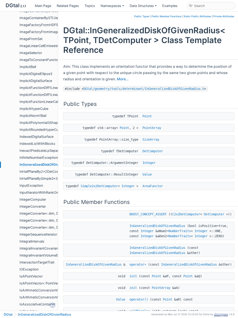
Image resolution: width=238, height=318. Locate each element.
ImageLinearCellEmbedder (40, 46)
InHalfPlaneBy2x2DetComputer (44, 171)
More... (123, 79)
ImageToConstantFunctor (39, 60)
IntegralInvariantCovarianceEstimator (48, 248)
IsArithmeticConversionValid (41, 290)
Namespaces (111, 6)
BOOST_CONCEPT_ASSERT (148, 214)
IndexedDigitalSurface (36, 137)
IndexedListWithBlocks (37, 143)
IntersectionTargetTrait (37, 262)
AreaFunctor (152, 186)
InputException (31, 185)
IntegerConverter (33, 206)
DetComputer (152, 151)
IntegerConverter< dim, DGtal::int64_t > (50, 227)
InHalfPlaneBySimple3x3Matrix (43, 178)
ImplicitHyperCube (34, 109)
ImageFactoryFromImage (39, 32)
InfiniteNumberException (39, 157)
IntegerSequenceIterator (38, 234)
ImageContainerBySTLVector (42, 18)
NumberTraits (180, 231)
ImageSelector (31, 53)
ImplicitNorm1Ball (33, 116)
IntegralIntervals (32, 241)
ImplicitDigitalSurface (36, 81)
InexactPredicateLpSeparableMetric (47, 150)
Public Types (141, 16)
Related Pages (68, 6)
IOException (29, 269)
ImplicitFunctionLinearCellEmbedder (47, 102)
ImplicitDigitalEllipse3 (36, 74)
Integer (148, 163)
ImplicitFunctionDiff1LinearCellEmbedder (51, 88)
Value (147, 174)
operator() (138, 299)
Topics (90, 6)
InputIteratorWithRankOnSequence (46, 192)
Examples (170, 6)
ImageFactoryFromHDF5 (39, 25)
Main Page (43, 6)
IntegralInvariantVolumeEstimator (45, 255)
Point (147, 116)
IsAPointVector (31, 276)
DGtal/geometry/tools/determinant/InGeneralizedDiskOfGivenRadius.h (143, 89)
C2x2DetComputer (186, 214)
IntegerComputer (33, 199)
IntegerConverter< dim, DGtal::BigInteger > (53, 213)
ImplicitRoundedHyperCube (41, 130)
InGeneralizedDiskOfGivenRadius (47, 164)
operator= (137, 264)
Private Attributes (223, 16)
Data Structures (142, 6)
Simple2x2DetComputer (99, 186)
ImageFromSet (31, 39)
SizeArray (150, 139)
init (133, 276)
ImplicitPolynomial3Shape (40, 123)
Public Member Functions (167, 16)
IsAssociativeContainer (37, 304)
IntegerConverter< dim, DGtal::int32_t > (50, 220)
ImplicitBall (28, 67)
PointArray (151, 128)
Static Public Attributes (197, 16)
